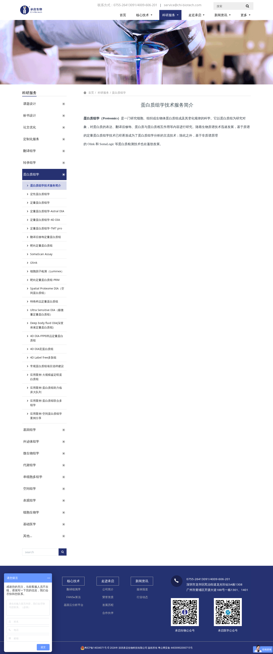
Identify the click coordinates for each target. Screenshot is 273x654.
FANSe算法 (73, 597)
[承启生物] (31, 12)
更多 (244, 15)
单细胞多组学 (32, 477)
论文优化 (29, 127)
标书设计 (29, 115)
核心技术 (143, 15)
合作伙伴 (108, 612)
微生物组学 (31, 453)
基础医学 (29, 524)
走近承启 (195, 15)
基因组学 (29, 429)
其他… (27, 536)
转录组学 (29, 162)
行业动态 (142, 597)
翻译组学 (29, 151)
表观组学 (29, 500)
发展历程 (108, 604)
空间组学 (29, 488)
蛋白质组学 (31, 174)
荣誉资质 (108, 597)
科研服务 (169, 15)
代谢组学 (29, 465)
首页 (123, 15)
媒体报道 (142, 589)
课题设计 (29, 103)
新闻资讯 (221, 15)
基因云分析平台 (73, 604)
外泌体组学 (31, 441)
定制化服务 (31, 139)
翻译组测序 (74, 589)
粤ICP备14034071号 (96, 647)
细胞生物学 (31, 512)
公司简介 (108, 589)
